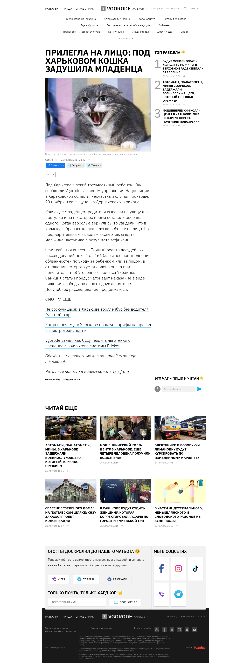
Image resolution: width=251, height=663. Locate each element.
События (164, 25)
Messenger (120, 579)
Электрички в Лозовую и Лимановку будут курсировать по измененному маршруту (177, 451)
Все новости (125, 38)
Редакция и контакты (101, 628)
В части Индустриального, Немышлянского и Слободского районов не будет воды (179, 514)
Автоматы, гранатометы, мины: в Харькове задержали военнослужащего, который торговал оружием (183, 91)
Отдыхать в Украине (117, 18)
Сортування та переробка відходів (128, 25)
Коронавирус (146, 18)
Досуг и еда (164, 31)
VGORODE (120, 616)
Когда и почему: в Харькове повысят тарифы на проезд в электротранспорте (98, 327)
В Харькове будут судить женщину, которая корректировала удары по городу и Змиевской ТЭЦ (124, 514)
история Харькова (175, 18)
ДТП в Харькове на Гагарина (78, 18)
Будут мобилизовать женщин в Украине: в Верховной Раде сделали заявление (183, 66)
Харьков (139, 617)
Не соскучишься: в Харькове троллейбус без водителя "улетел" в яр (97, 311)
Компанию (174, 8)
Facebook (57, 361)
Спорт (184, 31)
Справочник (85, 8)
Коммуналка (116, 31)
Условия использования (56, 628)
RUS (193, 8)
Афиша (67, 8)
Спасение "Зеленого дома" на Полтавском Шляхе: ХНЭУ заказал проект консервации (70, 514)
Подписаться (128, 602)
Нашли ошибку (52, 379)
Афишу (159, 8)
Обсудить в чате (72, 379)
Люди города (141, 31)
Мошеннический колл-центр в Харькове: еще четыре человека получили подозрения (181, 116)
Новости (51, 8)
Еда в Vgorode (89, 25)
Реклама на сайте (142, 628)
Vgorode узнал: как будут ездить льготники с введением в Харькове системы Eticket (87, 342)
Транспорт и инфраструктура (81, 31)
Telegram (121, 371)
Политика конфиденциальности (60, 631)
